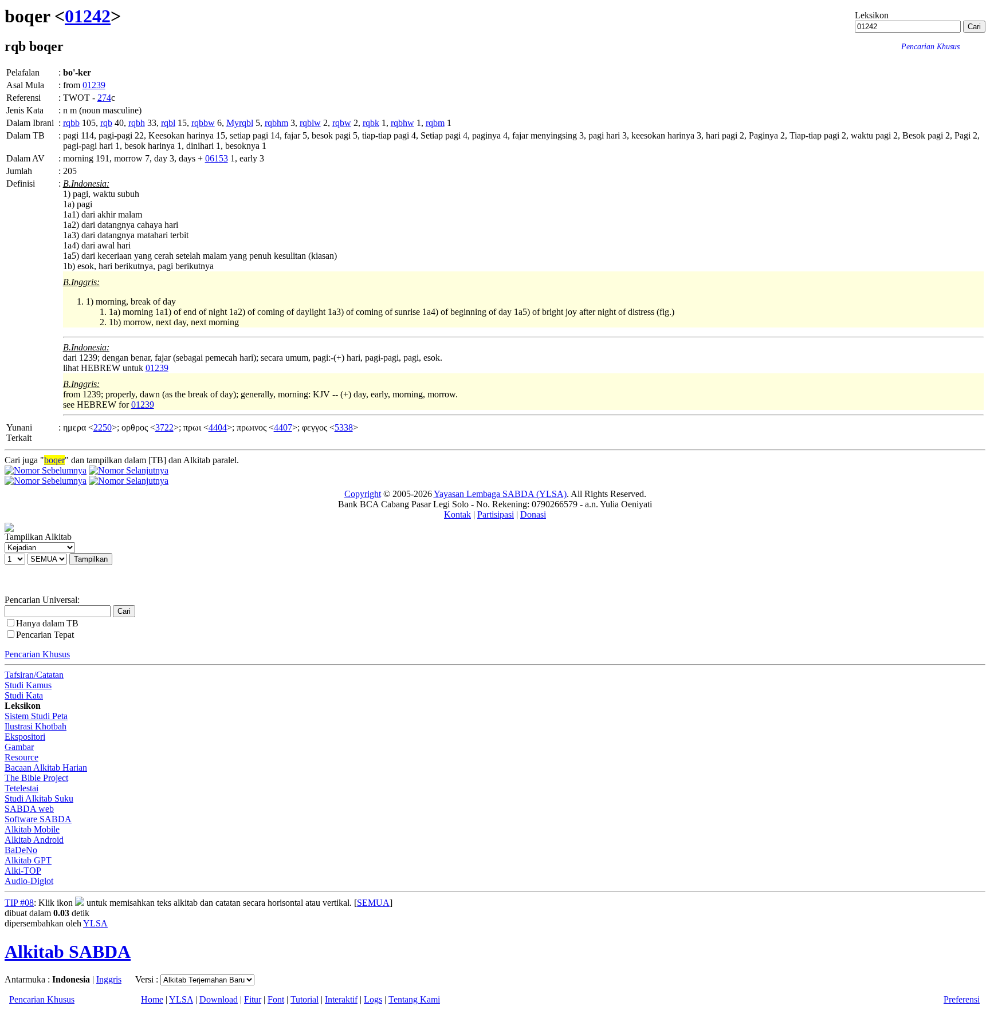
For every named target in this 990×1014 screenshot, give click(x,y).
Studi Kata (24, 695)
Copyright (362, 494)
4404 (218, 427)
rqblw (310, 123)
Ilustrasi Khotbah (35, 726)
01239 (93, 85)
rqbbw (203, 123)
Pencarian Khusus (37, 654)
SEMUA (373, 903)
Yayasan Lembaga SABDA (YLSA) (500, 494)
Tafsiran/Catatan (34, 675)
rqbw (341, 123)
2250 (102, 427)
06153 (216, 158)
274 (104, 97)
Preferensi (962, 999)
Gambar (19, 747)
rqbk (371, 123)
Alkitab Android (34, 840)
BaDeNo (21, 850)
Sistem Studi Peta (36, 716)
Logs (373, 999)
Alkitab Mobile (32, 829)
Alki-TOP (23, 870)
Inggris (108, 979)
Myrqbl (239, 123)
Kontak (457, 514)
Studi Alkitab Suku (39, 798)
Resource (21, 757)
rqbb (71, 123)
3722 (164, 427)
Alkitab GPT (28, 860)
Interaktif (341, 999)
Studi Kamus (28, 685)
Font (276, 999)
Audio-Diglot (29, 881)
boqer (54, 460)
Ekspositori (25, 736)
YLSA (95, 923)
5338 (344, 427)
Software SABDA (38, 819)
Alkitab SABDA (68, 951)
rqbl (168, 123)
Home (152, 999)
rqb (106, 123)
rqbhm (276, 123)
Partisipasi (495, 514)
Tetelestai (21, 788)
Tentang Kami (414, 999)
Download (218, 999)
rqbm (435, 123)
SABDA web (29, 809)
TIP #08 (19, 903)
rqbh (136, 123)
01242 (88, 16)
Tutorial (304, 999)
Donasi (533, 514)
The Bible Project (36, 778)
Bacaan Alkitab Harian (46, 767)
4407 (283, 427)
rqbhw (402, 123)
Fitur (252, 999)
